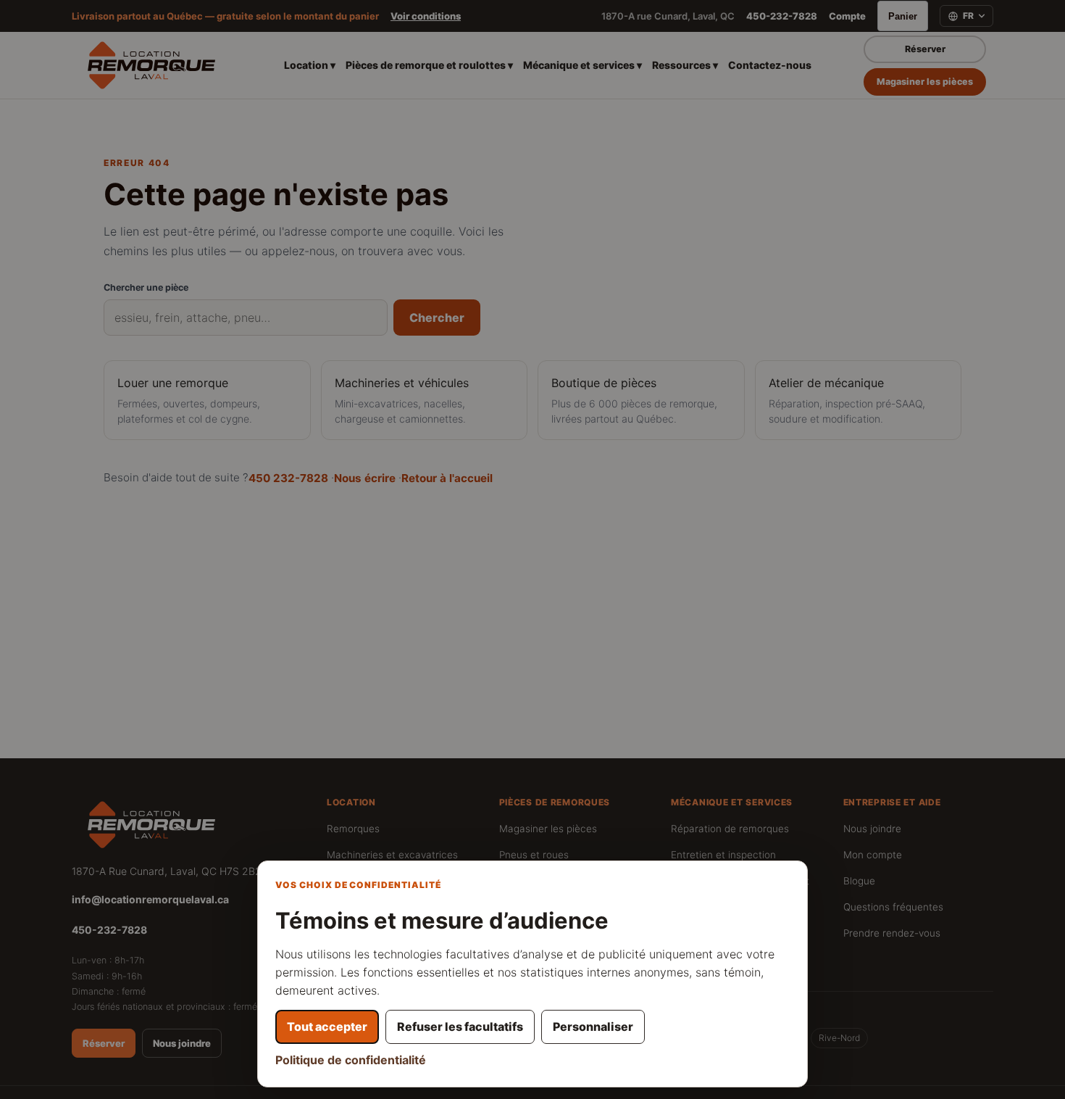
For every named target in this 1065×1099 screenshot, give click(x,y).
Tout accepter (327, 1026)
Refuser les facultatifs (460, 1026)
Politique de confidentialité (350, 1060)
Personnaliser (593, 1026)
